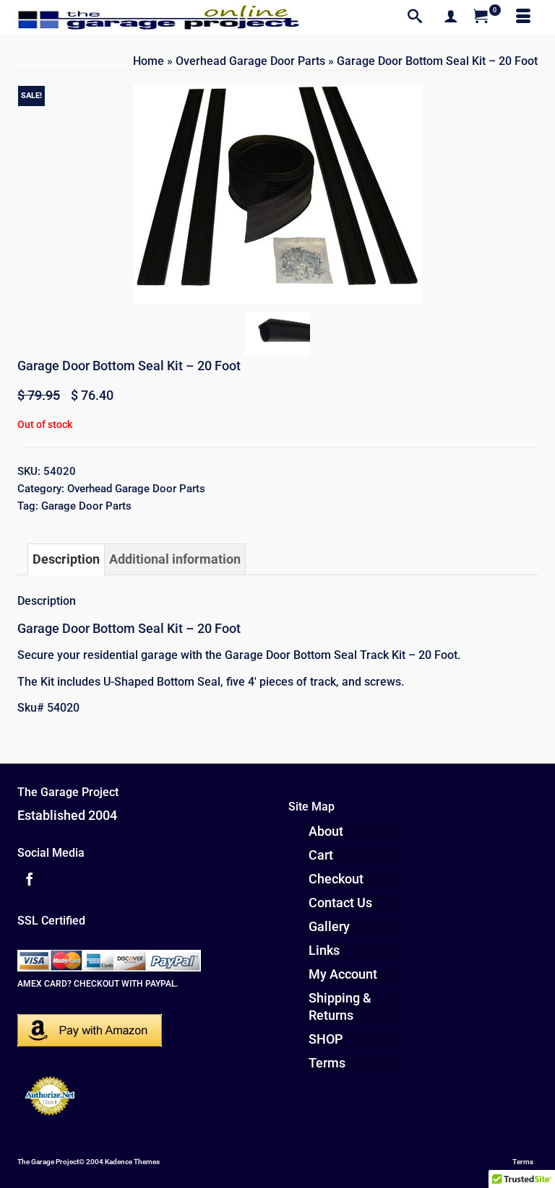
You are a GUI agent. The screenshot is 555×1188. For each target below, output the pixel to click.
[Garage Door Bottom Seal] (277, 332)
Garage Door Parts (86, 505)
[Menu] (523, 17)
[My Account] (451, 17)
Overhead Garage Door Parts (136, 488)
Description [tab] (66, 559)
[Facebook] (30, 879)
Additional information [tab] (175, 559)
